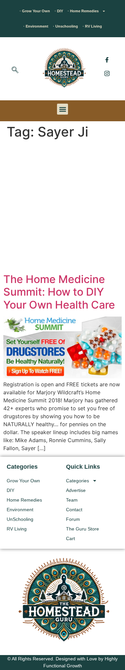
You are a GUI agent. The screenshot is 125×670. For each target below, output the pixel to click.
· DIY (59, 11)
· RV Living (92, 26)
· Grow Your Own (35, 11)
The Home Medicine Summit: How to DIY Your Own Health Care (59, 292)
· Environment (35, 26)
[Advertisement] (62, 207)
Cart (70, 538)
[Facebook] (107, 60)
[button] (15, 70)
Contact (74, 509)
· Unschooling (65, 26)
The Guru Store (82, 528)
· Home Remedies (83, 11)
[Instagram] (107, 73)
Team (72, 500)
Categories (77, 480)
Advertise (76, 490)
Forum (73, 519)
